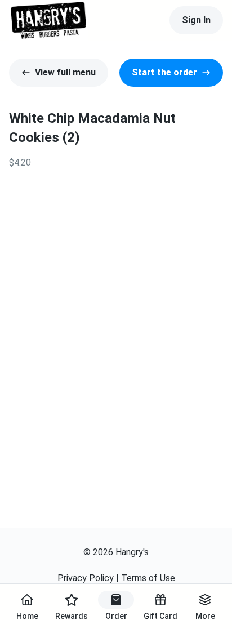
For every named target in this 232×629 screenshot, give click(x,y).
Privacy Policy (85, 578)
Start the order (164, 72)
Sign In (196, 20)
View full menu (65, 72)
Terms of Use (148, 578)
